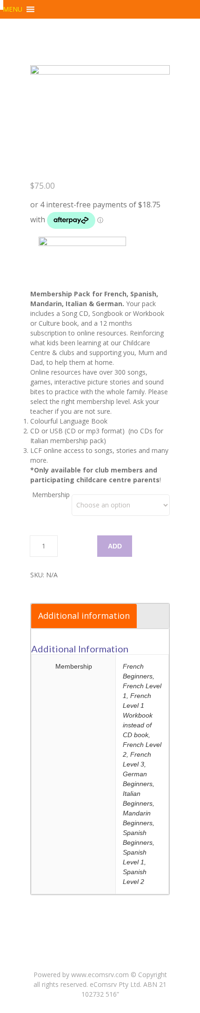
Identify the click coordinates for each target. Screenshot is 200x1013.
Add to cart (116, 549)
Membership (51, 494)
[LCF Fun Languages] (1, 4)
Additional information (84, 615)
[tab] (84, 616)
